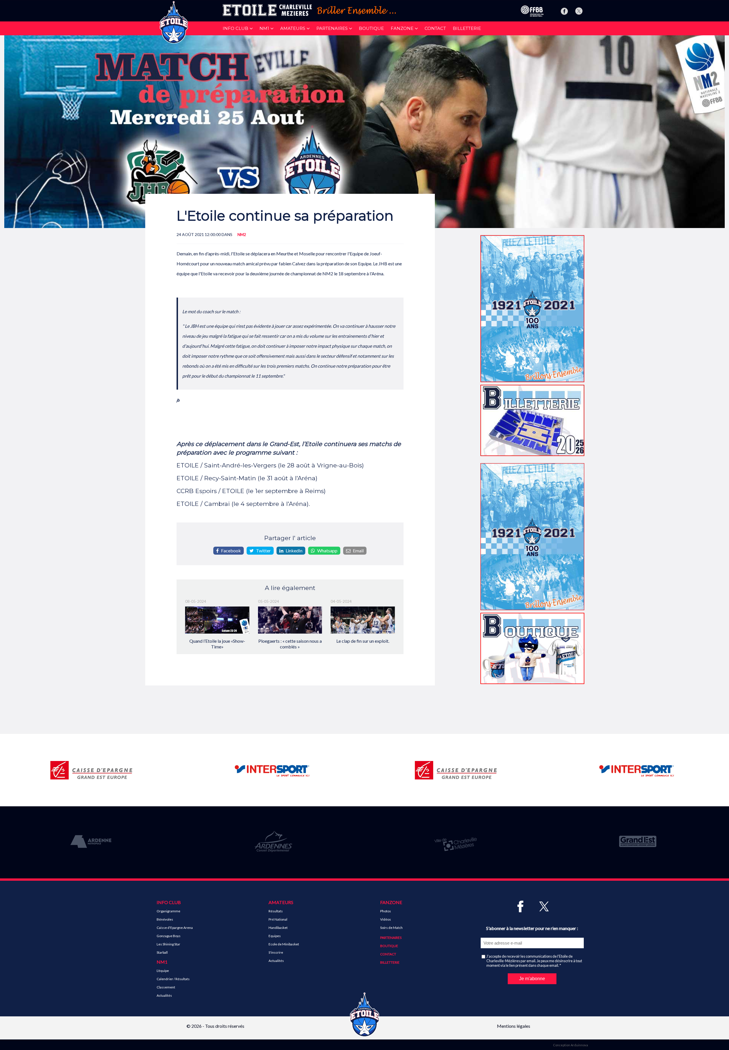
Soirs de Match (391, 927)
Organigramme (168, 911)
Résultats (276, 911)
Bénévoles (165, 919)
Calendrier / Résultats (173, 979)
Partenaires (391, 937)
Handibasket (278, 927)
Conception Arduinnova (570, 1045)
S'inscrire (276, 952)
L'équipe (163, 970)
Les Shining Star (168, 944)
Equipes (275, 936)
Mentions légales (513, 1026)
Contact (435, 28)
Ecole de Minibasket (284, 944)
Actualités (164, 995)
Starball (162, 952)
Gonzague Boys (169, 936)
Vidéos (385, 919)
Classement (166, 987)
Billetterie (467, 28)
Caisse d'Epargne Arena (175, 927)
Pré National (278, 919)
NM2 (241, 234)
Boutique (371, 28)
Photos (385, 911)
